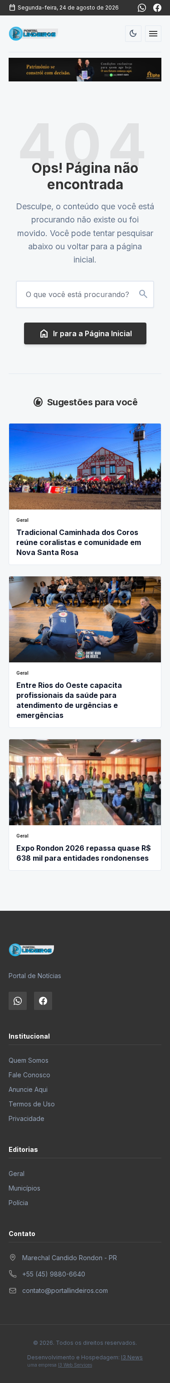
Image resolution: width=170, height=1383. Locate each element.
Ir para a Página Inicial (85, 333)
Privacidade (26, 1118)
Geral (16, 1173)
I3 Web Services (75, 1365)
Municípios (24, 1188)
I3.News (132, 1357)
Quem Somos (29, 1060)
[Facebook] (157, 8)
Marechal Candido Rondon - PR (69, 1258)
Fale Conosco (29, 1075)
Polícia (18, 1202)
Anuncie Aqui (28, 1089)
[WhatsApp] (142, 8)
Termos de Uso (32, 1104)
